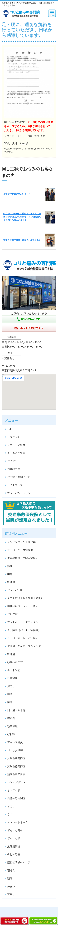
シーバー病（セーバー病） (22, 638)
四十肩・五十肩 (16, 710)
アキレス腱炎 (15, 742)
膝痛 (9, 702)
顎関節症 (12, 726)
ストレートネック (17, 822)
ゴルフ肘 (12, 614)
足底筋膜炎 (13, 846)
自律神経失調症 (16, 798)
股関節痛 (12, 678)
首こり (11, 806)
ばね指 (11, 734)
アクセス (12, 461)
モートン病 (13, 670)
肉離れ (11, 574)
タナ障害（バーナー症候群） (24, 630)
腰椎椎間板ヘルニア (18, 862)
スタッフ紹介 (15, 437)
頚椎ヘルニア (15, 662)
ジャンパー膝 (15, 590)
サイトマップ (15, 485)
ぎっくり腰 (13, 838)
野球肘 (11, 582)
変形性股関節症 (16, 758)
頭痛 (9, 878)
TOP (10, 429)
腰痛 (9, 694)
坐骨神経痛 (13, 854)
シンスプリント (16, 782)
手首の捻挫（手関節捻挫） (22, 558)
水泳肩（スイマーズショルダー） (26, 646)
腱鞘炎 (11, 718)
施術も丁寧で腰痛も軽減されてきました (22, 240)
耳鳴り (11, 894)
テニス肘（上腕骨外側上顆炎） (25, 598)
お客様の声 (13, 469)
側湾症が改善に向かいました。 (18, 194)
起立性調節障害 (16, 774)
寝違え (11, 870)
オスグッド (13, 790)
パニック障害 (15, 750)
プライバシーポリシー (20, 493)
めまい (11, 886)
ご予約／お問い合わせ (20, 477)
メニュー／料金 (16, 445)
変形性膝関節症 (16, 766)
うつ (9, 814)
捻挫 (9, 566)
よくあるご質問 (16, 453)
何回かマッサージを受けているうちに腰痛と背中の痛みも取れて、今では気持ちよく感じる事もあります (22, 216)
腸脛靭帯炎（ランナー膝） (22, 606)
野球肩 (11, 654)
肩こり (11, 686)
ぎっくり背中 (15, 830)
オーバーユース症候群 (20, 550)
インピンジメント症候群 (21, 542)
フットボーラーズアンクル (22, 622)
